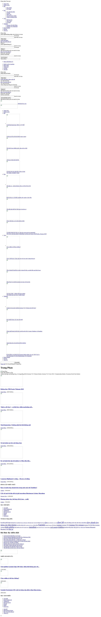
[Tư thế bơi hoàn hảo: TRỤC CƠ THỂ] (13, 123)
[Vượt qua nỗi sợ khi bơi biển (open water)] (13, 135)
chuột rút (42, 522)
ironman (59, 525)
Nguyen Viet (4, 496)
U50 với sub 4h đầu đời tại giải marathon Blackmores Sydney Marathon (23, 493)
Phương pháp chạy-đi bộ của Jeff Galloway (14, 543)
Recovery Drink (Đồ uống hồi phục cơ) (13, 538)
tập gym (76, 527)
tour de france (47, 527)
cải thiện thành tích (21, 525)
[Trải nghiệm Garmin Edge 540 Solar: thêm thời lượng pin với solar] (4, 563)
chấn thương (12, 525)
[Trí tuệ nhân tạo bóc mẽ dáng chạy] (12, 440)
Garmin (41, 525)
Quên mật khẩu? (4, 40)
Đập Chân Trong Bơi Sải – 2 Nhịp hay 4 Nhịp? (15, 539)
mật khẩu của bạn (18, 37)
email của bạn (17, 45)
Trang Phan (3, 392)
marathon (32, 527)
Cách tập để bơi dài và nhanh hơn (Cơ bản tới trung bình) (17, 541)
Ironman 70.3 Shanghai (12, 26)
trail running (54, 527)
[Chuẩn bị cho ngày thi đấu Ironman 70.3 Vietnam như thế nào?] (13, 306)
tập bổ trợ (66, 527)
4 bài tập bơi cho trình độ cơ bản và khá (16, 171)
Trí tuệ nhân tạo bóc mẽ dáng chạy (11, 443)
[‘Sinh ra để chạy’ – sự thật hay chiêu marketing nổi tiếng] (12, 404)
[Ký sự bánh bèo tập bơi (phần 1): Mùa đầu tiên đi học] (12, 458)
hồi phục (54, 525)
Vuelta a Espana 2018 (12, 17)
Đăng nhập (6, 65)
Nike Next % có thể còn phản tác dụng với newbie (18, 282)
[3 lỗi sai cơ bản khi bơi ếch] (13, 158)
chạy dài (76, 522)
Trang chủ (3, 364)
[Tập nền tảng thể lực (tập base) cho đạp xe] (13, 208)
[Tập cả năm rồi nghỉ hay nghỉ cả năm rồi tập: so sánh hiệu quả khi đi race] (13, 269)
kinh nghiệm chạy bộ (18, 527)
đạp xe (11, 529)
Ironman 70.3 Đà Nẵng (12, 25)
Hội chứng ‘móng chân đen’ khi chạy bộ (13, 545)
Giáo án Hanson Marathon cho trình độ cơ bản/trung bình (17, 537)
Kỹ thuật (9, 22)
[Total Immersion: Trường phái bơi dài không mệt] (12, 422)
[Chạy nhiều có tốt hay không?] (13, 245)
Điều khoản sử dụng (8, 610)
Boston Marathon (24, 522)
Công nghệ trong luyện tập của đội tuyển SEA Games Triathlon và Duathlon (24, 331)
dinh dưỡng (35, 525)
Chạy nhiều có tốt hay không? (14, 247)
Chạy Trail (9, 21)
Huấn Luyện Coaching (9, 64)
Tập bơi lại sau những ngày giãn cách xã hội (17, 148)
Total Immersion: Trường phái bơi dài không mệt (16, 425)
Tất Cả (8, 173)
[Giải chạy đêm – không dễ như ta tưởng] (13, 292)
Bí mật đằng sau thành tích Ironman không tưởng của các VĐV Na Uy (23, 354)
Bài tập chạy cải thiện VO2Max (11, 542)
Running (42, 527)
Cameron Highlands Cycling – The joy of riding (15, 479)
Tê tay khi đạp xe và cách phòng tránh (15, 221)
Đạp (5, 10)
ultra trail (83, 527)
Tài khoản (16, 35)
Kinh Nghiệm (7, 27)
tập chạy (71, 527)
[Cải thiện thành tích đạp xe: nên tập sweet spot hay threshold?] (13, 231)
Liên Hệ (5, 69)
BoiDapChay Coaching (15, 522)
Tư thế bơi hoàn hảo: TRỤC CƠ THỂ (15, 125)
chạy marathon (82, 522)
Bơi (4, 6)
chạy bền (55, 522)
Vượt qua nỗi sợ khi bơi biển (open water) (16, 136)
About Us (6, 613)
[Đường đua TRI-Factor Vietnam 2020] (12, 386)
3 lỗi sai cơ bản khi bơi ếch (13, 160)
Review (5, 29)
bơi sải (38, 522)
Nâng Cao (9, 14)
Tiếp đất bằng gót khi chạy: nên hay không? (14, 547)
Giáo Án (6, 30)
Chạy (5, 18)
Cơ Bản (8, 13)
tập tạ (79, 527)
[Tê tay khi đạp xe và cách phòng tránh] (13, 219)
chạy (46, 522)
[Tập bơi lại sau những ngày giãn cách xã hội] (13, 147)
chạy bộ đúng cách (69, 522)
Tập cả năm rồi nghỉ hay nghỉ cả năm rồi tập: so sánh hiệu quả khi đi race (24, 270)
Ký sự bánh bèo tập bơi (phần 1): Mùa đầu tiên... (16, 461)
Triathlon (6, 23)
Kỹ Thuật (9, 9)
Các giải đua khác (11, 11)
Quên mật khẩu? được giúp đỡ (8, 79)
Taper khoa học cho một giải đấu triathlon (16, 343)
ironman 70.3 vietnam (76, 525)
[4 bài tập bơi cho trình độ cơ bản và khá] (13, 170)
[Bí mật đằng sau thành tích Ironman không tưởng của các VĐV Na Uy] (13, 353)
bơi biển (35, 522)
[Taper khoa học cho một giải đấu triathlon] (13, 341)
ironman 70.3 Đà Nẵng (89, 525)
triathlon (61, 527)
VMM (7, 529)
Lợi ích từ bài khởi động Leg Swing (12, 535)
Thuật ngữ (6, 66)
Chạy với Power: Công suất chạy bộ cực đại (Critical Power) (21, 258)
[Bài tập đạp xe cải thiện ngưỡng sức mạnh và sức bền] (13, 196)
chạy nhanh (91, 522)
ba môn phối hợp (5, 522)
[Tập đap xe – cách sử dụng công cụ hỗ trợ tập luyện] (13, 184)
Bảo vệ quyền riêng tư (6, 41)
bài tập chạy (30, 522)
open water (39, 527)
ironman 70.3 (65, 525)
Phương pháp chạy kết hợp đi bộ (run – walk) (15, 499)
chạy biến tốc (50, 522)
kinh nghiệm (9, 527)
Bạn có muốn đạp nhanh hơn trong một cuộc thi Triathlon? (19, 487)
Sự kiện (5, 68)
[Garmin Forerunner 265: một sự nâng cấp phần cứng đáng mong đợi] (4, 587)
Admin (2, 490)
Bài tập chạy (9, 19)
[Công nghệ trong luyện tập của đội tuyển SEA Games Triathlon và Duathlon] (13, 330)
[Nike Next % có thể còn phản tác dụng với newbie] (13, 280)
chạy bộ (60, 522)
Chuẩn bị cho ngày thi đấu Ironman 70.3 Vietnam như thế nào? (21, 308)
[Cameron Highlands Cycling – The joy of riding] (12, 476)
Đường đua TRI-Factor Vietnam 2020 (12, 389)
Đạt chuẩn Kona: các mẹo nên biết (15, 319)
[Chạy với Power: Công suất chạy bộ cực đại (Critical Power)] (13, 257)
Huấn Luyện (6, 5)
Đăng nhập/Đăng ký (8, 61)
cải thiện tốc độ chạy (29, 525)
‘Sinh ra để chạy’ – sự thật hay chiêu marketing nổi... (17, 407)
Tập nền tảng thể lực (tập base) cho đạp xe (16, 209)
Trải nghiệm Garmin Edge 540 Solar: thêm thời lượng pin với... (20, 566)
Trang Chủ (6, 3)
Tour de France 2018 (11, 15)
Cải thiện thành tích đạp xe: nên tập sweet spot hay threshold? (21, 232)
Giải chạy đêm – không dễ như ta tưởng (16, 293)
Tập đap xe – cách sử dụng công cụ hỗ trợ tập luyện (19, 186)
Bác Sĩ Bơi (9, 7)
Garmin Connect (48, 525)
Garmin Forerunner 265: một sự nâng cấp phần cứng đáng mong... (21, 590)
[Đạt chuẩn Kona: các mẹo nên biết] (13, 318)
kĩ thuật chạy (26, 527)
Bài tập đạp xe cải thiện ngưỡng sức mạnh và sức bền (19, 197)
